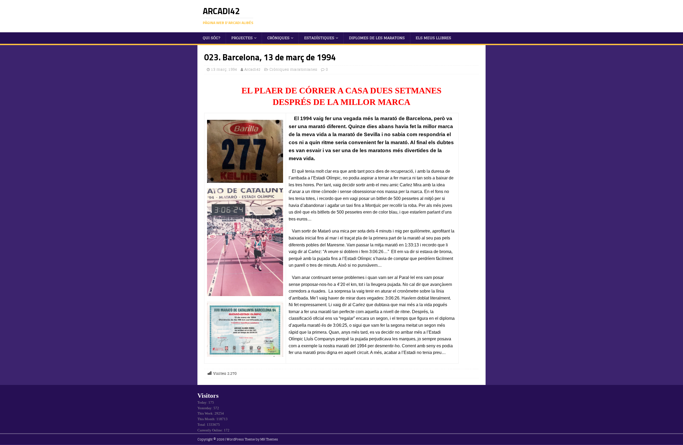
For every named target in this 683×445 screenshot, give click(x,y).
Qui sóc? (211, 37)
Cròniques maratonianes (293, 69)
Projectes (242, 37)
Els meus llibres (433, 37)
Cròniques (278, 37)
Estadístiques (319, 37)
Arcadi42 (252, 69)
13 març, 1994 (224, 69)
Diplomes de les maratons (377, 37)
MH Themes (269, 439)
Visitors (208, 395)
